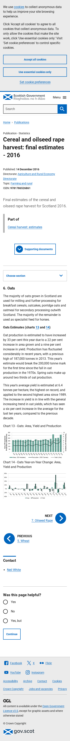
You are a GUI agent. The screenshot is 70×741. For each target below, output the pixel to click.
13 (37, 327)
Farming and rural (21, 183)
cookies (19, 7)
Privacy (62, 689)
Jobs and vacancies (41, 689)
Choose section (15, 275)
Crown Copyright (13, 689)
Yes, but (16, 621)
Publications (21, 122)
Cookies (57, 681)
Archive (27, 681)
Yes (13, 602)
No (13, 611)
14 (47, 327)
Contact (42, 681)
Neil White (14, 570)
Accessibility (10, 681)
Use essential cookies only (35, 72)
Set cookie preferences (35, 82)
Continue (12, 634)
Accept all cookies (35, 59)
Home (6, 122)
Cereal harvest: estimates (25, 227)
